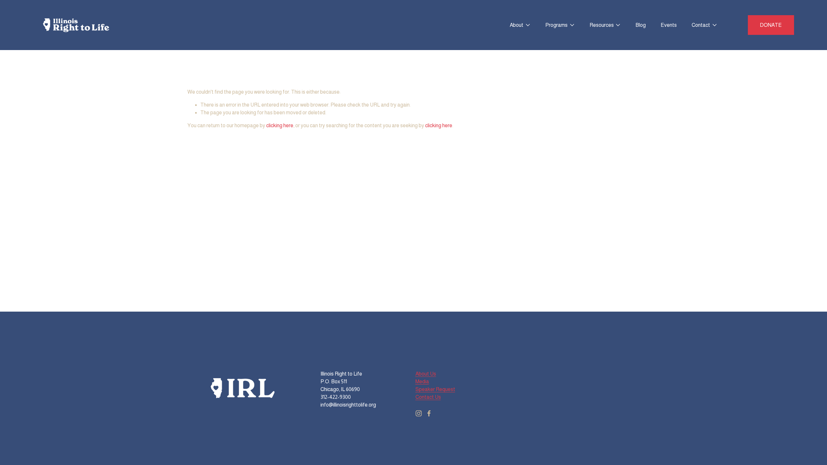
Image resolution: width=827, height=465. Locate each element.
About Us (425, 374)
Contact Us (428, 397)
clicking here (279, 125)
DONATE (771, 25)
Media (422, 381)
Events (669, 25)
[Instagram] (418, 413)
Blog (640, 25)
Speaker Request (435, 389)
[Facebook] (429, 413)
